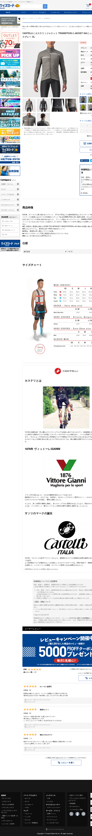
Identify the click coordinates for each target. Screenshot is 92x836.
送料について (8, 225)
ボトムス (28, 820)
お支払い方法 (8, 221)
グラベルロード (7, 821)
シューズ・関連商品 (31, 823)
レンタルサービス (53, 823)
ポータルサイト (75, 806)
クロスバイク (6, 801)
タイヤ (27, 801)
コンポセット (29, 804)
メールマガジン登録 (76, 809)
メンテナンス (55, 12)
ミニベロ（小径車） (8, 824)
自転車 (8, 12)
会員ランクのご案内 (76, 795)
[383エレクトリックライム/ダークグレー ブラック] (83, 107)
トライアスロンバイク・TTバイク (9, 811)
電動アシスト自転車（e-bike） (9, 817)
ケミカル (50, 801)
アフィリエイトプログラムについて (77, 799)
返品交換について (9, 230)
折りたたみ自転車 (8, 804)
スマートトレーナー (53, 807)
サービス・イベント (7, 210)
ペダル (27, 807)
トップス (28, 817)
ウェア (23, 12)
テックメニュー (52, 820)
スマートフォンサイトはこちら (56, 829)
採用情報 (72, 803)
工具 (48, 798)
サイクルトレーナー (70, 12)
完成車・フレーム (7, 184)
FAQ (5, 234)
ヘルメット (28, 813)
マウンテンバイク (8, 807)
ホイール (28, 798)
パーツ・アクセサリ (39, 12)
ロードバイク (6, 798)
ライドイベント (52, 817)
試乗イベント (51, 813)
